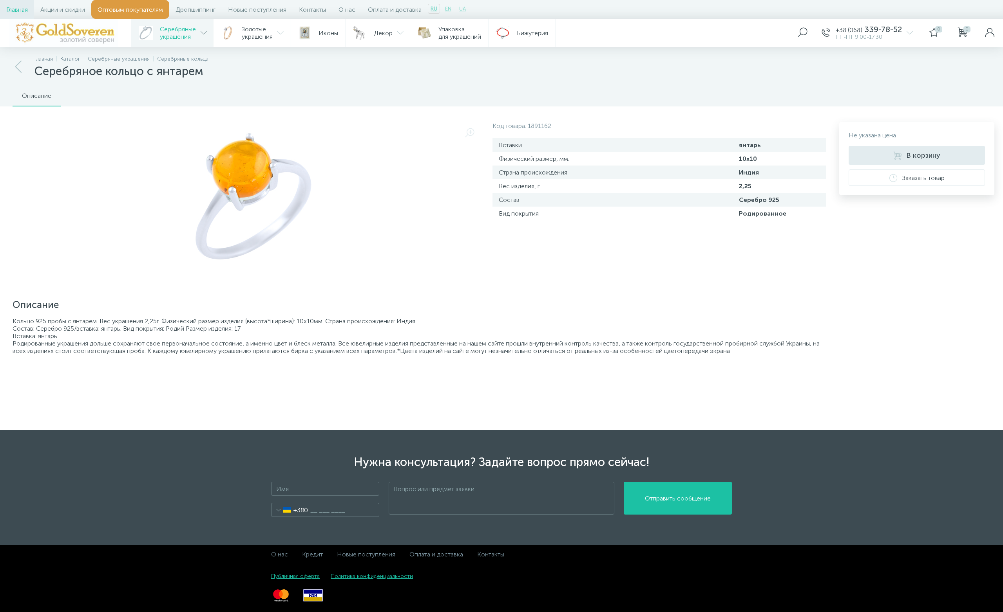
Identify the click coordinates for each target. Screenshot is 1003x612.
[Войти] (989, 33)
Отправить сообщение (678, 498)
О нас (347, 9)
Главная (17, 9)
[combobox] (290, 510)
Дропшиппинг (195, 9)
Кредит (312, 554)
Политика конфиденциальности (372, 576)
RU (434, 9)
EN (448, 9)
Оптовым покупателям (130, 9)
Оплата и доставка (395, 9)
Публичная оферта (295, 576)
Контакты (312, 9)
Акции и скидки (62, 9)
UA (462, 9)
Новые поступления (257, 9)
